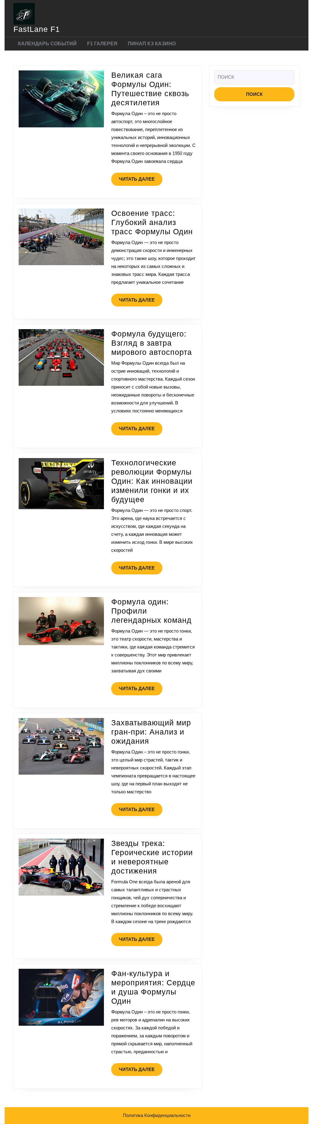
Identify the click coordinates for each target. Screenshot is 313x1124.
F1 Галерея (102, 43)
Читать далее (140, 181)
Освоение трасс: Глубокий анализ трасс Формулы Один (152, 222)
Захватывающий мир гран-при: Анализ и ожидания (151, 731)
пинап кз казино (152, 43)
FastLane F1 (36, 29)
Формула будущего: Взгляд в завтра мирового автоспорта (151, 342)
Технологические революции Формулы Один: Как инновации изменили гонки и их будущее (152, 481)
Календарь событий (47, 43)
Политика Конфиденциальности (156, 1115)
